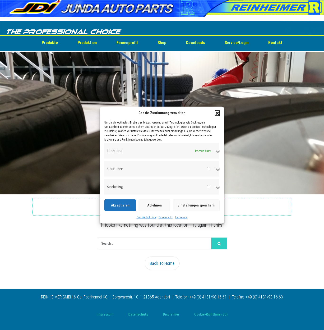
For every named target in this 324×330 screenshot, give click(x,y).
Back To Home (162, 263)
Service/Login (237, 42)
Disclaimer (171, 314)
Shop (161, 42)
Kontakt (275, 42)
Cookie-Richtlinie (146, 217)
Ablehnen (154, 205)
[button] (217, 112)
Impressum (181, 217)
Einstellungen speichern (196, 205)
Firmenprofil (127, 42)
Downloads (195, 42)
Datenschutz (166, 217)
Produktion (87, 42)
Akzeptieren (120, 205)
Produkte (50, 42)
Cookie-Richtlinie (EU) (211, 314)
